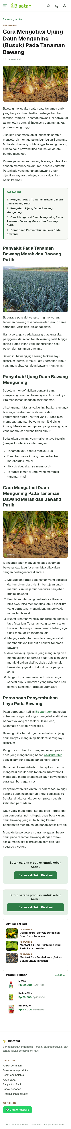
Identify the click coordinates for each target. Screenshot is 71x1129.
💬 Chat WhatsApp (17, 1109)
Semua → (60, 975)
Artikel (18, 19)
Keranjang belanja (13, 1075)
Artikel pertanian (12, 1065)
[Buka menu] (5, 5)
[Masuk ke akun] (64, 5)
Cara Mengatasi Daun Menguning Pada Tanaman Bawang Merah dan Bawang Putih (35, 221)
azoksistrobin (53, 755)
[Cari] (48, 5)
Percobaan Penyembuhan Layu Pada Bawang (34, 232)
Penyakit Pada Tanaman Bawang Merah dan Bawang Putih (35, 201)
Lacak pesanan (12, 1089)
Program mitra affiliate (15, 1093)
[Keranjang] (56, 5)
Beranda (8, 19)
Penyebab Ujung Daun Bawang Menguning (30, 210)
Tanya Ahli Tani (12, 1084)
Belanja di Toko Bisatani (36, 875)
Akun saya (9, 1079)
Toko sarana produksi (15, 1070)
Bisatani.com (43, 712)
